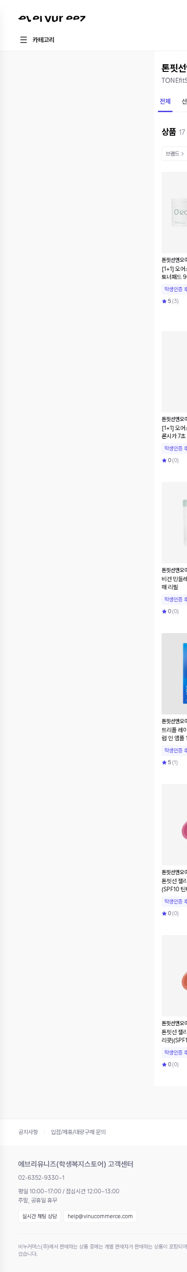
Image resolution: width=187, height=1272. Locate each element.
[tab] (165, 102)
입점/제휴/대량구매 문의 (78, 1132)
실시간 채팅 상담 (39, 1216)
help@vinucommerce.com (100, 1216)
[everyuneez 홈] (74, 20)
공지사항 (28, 1132)
